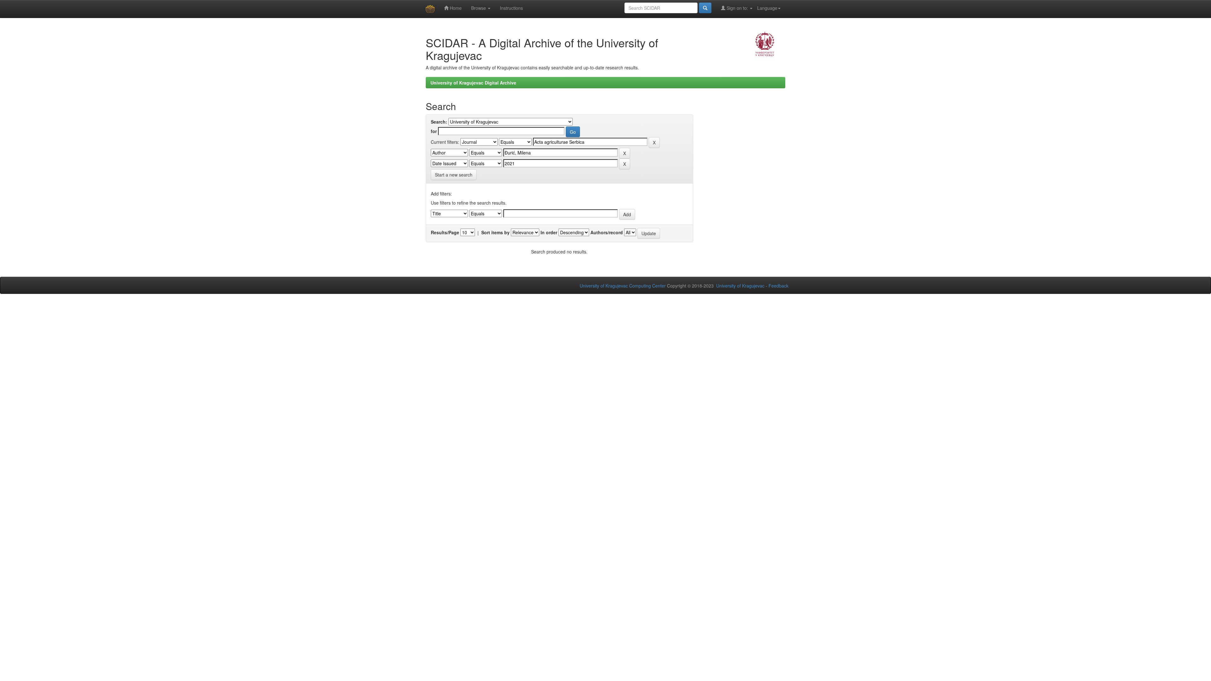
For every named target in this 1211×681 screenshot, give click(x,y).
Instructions (511, 8)
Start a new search (453, 175)
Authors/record (606, 232)
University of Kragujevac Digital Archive (473, 82)
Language (767, 8)
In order (549, 232)
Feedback (778, 285)
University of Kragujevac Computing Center (623, 285)
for (434, 131)
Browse (479, 8)
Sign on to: (737, 8)
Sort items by (495, 232)
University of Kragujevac (740, 285)
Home (455, 8)
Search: (439, 122)
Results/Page (445, 232)
